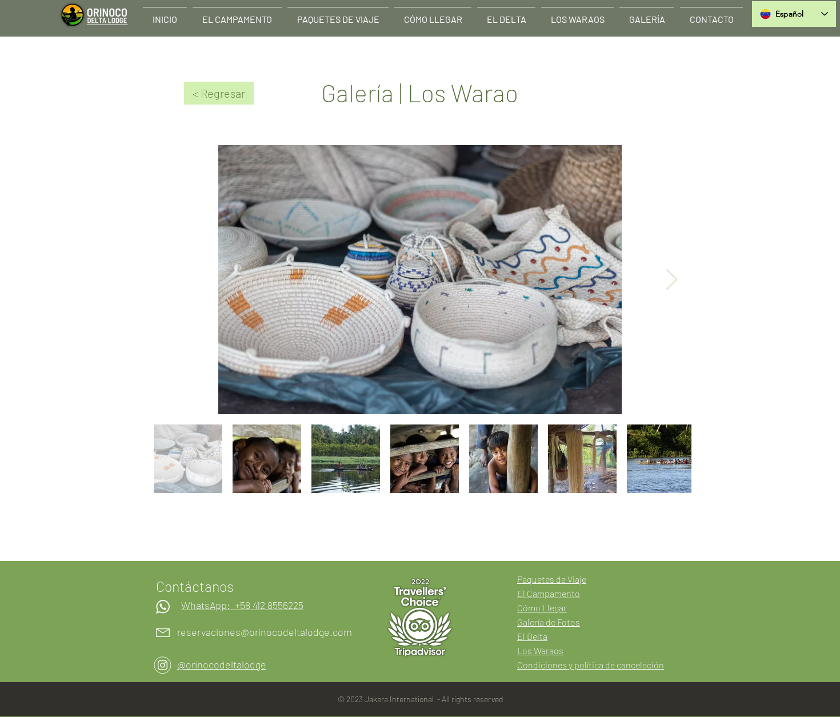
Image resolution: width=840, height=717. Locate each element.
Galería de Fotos (548, 621)
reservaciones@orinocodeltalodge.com (264, 632)
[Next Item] (671, 280)
